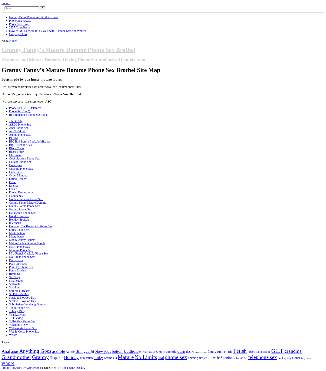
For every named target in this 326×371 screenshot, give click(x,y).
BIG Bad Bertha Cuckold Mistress (29, 141)
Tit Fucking (16, 318)
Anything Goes (35, 351)
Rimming (14, 273)
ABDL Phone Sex (20, 124)
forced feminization (259, 351)
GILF (277, 351)
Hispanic (56, 358)
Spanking (14, 287)
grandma (293, 351)
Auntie (70, 351)
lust (115, 358)
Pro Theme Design (73, 367)
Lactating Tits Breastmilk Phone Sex (30, 226)
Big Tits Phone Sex (20, 144)
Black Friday (17, 151)
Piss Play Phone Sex (21, 267)
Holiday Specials (19, 216)
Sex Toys (14, 277)
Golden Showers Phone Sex (26, 199)
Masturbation (17, 233)
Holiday (71, 357)
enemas (204, 352)
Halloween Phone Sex (22, 212)
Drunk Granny (18, 178)
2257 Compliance (19, 27)
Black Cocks (16, 148)
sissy (202, 358)
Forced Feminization (21, 192)
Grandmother (16, 357)
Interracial (15, 223)
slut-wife (213, 358)
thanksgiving (284, 358)
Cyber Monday (18, 175)
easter (197, 352)
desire (190, 351)
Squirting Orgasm (19, 290)
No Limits (146, 357)
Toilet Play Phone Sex (22, 321)
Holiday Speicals (19, 219)
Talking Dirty (17, 311)
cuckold (171, 351)
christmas (145, 351)
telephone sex (262, 357)
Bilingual (83, 351)
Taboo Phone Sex (19, 307)
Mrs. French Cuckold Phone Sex (28, 253)
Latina (108, 358)
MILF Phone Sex (19, 246)
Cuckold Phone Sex (21, 168)
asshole (58, 351)
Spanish (227, 358)
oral (161, 357)
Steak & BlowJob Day (22, 297)
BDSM (13, 138)
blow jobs (103, 351)
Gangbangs (16, 195)
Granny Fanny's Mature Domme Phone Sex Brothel (68, 49)
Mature (126, 357)
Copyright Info (18, 34)
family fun (215, 351)
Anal (6, 351)
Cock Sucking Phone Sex (24, 158)
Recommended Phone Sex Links (28, 114)
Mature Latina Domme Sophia (27, 243)
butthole (131, 351)
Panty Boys (16, 260)
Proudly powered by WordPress (20, 367)
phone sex (176, 357)
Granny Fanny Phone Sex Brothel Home (33, 17)
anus (14, 351)
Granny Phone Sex (20, 209)
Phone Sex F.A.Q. (20, 20)
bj (92, 351)
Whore (13, 335)
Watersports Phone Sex (23, 328)
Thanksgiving (17, 314)
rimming (193, 358)
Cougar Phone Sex (20, 161)
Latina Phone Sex (19, 229)
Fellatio (227, 351)
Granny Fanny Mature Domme (27, 202)
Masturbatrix (16, 236)
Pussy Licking (17, 270)
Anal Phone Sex (18, 128)
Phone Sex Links (19, 24)
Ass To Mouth (17, 131)
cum (181, 351)
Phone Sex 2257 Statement (25, 108)
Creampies (15, 165)
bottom (117, 351)
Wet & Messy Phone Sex (24, 331)
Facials (13, 189)
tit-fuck (296, 358)
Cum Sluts (15, 172)
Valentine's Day (18, 324)
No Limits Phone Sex (22, 256)
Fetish (240, 351)
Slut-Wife (14, 284)
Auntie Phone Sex (20, 134)
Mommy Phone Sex (21, 250)
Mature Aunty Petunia (22, 239)
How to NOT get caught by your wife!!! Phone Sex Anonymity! (47, 30)
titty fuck (306, 358)
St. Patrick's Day (19, 294)
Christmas (15, 155)
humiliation (86, 358)
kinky (98, 357)
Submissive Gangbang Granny (27, 304)
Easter (12, 182)
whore (8, 363)
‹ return (6, 3)
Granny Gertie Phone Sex (24, 206)
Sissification (16, 280)
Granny (40, 357)
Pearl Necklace (18, 263)
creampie (159, 351)
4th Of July (15, 121)
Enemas (13, 185)
